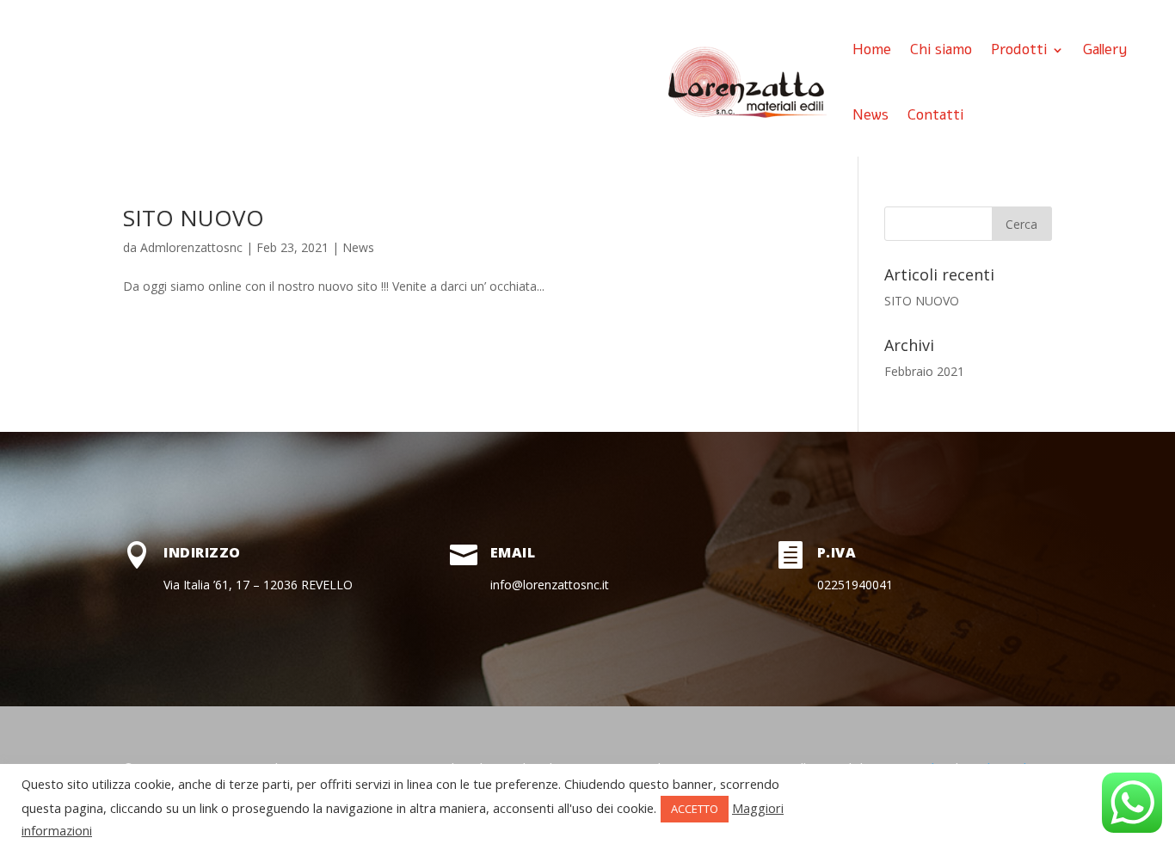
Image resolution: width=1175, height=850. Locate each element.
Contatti (935, 115)
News (870, 115)
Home (871, 49)
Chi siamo (941, 49)
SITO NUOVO (193, 217)
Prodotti (1019, 49)
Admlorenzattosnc (191, 247)
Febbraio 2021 (924, 371)
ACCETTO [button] (694, 808)
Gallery (1105, 49)
